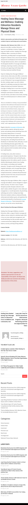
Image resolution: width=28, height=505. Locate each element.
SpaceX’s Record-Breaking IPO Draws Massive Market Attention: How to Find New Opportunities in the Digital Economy (14, 358)
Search (2, 374)
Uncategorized (4, 435)
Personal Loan (4, 430)
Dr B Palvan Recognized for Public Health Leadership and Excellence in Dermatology (12, 367)
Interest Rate (4, 425)
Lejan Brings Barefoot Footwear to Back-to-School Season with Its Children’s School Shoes (13, 462)
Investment (4, 428)
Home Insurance (5, 423)
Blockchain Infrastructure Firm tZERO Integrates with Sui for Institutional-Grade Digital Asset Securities (13, 389)
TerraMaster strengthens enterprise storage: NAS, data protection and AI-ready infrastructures (13, 485)
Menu (4, 10)
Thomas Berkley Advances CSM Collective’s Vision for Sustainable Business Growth (14, 478)
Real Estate (4, 433)
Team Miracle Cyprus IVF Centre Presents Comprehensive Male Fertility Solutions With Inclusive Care (12, 406)
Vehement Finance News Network (8, 16)
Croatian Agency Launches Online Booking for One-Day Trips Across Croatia (13, 349)
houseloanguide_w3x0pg (10, 34)
